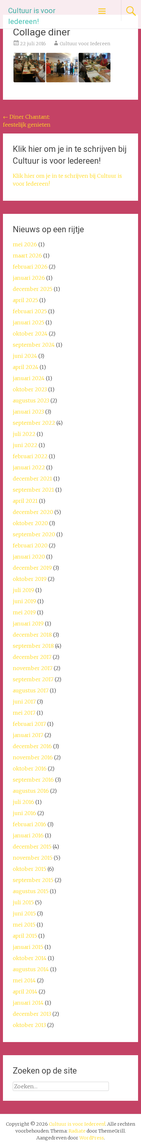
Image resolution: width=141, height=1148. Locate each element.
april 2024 (25, 367)
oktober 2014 (30, 958)
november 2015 (32, 857)
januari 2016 (28, 835)
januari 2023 (28, 411)
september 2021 (33, 489)
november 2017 (32, 668)
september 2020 (34, 534)
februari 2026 (30, 266)
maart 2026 (27, 255)
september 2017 (33, 679)
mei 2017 (24, 712)
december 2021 (32, 478)
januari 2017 (28, 735)
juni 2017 (24, 701)
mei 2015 (24, 924)
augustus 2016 (31, 791)
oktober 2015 (29, 869)
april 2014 (25, 991)
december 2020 (33, 512)
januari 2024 (29, 378)
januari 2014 (28, 1002)
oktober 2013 (29, 1025)
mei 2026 (25, 244)
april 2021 (25, 501)
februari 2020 (30, 545)
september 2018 (33, 646)
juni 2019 (24, 601)
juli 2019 (23, 590)
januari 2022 (29, 467)
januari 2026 (29, 278)
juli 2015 (23, 902)
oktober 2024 (30, 333)
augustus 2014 (31, 969)
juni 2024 (25, 356)
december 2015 (32, 846)
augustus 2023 (31, 400)
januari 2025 (28, 322)
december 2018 (32, 634)
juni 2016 (24, 813)
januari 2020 (29, 556)
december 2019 (32, 567)
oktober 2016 (30, 768)
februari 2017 (29, 724)
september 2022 (34, 423)
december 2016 (32, 746)
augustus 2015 (31, 891)
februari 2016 (29, 824)
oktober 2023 (30, 389)
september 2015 (33, 880)
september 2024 (34, 344)
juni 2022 (25, 445)
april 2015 (25, 936)
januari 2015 (28, 947)
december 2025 (32, 289)
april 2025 (25, 300)
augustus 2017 (31, 690)
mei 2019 (24, 612)
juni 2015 (24, 913)
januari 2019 (28, 623)
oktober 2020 (30, 523)
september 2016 (33, 779)
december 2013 (32, 1014)
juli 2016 (23, 802)
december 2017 (32, 657)
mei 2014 (24, 980)
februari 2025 (30, 311)
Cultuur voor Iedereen (85, 44)
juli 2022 (24, 434)
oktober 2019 (30, 579)
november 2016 (33, 757)
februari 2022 (30, 456)
